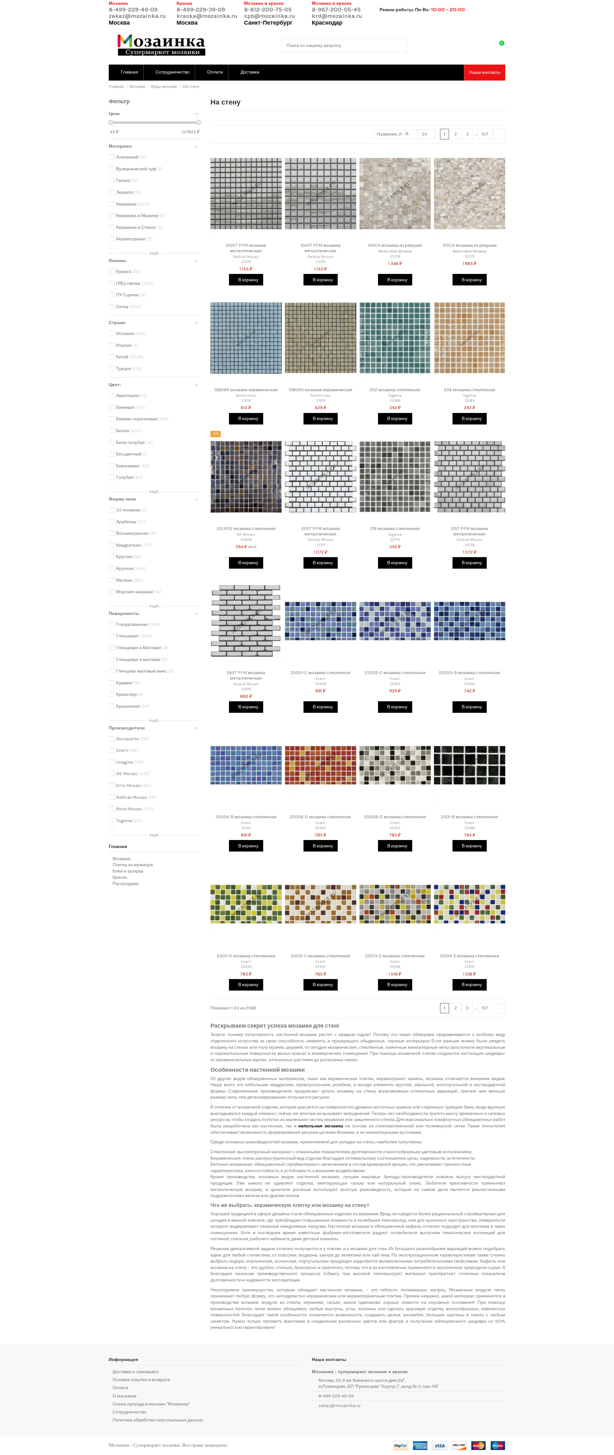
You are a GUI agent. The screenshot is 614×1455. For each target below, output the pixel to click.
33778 (469, 545)
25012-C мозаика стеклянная (320, 956)
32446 (469, 828)
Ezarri (320, 679)
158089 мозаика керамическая (246, 390)
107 (485, 134)
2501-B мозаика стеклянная (469, 817)
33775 (246, 262)
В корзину (247, 280)
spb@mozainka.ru (269, 15)
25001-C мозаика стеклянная (320, 672)
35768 (395, 401)
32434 (246, 967)
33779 (246, 689)
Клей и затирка (128, 871)
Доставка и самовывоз (136, 1371)
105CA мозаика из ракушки (470, 245)
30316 (395, 256)
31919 (320, 401)
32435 (320, 967)
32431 (246, 828)
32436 (395, 967)
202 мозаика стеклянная (395, 390)
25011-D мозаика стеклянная (246, 956)
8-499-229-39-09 (201, 9)
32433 (395, 828)
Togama (395, 395)
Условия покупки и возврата (141, 1379)
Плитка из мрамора (133, 865)
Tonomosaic (246, 395)
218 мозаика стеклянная (395, 528)
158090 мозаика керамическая (320, 390)
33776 (321, 262)
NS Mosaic (246, 535)
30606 (246, 540)
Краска (120, 877)
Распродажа (125, 883)
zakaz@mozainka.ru (137, 15)
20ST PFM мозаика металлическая (320, 531)
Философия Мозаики (395, 251)
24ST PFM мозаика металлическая (246, 675)
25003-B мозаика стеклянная (469, 672)
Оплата (120, 1387)
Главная (118, 846)
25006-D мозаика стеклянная (320, 817)
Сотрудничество (129, 1412)
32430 (469, 684)
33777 (320, 545)
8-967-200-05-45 (336, 9)
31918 (246, 401)
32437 (469, 967)
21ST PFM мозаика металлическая (469, 531)
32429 (395, 684)
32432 (320, 828)
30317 (470, 256)
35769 (469, 401)
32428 (320, 684)
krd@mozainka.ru (337, 15)
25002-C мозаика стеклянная (395, 672)
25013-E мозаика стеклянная (395, 956)
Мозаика (121, 858)
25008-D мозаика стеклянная (395, 817)
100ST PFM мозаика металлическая (246, 248)
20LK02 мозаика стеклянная (246, 528)
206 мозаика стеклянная (469, 390)
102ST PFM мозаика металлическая (321, 248)
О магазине (125, 1396)
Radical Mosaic (246, 257)
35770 (395, 540)
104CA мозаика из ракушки (395, 245)
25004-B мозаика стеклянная (246, 817)
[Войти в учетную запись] (486, 45)
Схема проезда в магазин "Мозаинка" (151, 1404)
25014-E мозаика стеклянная (469, 956)
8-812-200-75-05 (268, 9)
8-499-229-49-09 (133, 9)
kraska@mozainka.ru (207, 15)
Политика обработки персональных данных (158, 1420)
